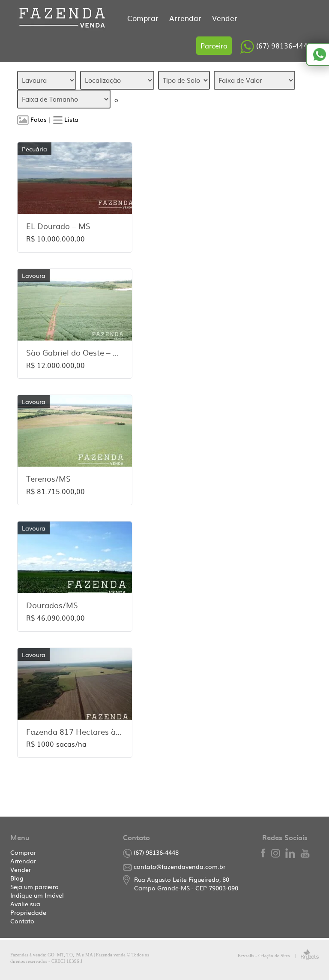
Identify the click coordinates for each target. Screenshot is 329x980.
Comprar (144, 17)
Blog (17, 878)
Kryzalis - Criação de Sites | (269, 955)
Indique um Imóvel (37, 895)
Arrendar (186, 17)
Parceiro (213, 45)
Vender (224, 17)
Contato (22, 921)
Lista (70, 119)
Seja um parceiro (34, 886)
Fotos (38, 119)
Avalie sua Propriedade (28, 908)
